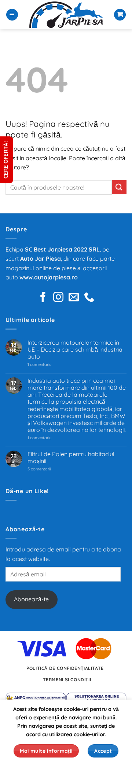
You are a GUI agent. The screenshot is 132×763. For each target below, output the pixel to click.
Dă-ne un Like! (27, 491)
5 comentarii (48, 469)
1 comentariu (50, 364)
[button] (12, 15)
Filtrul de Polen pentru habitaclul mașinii (70, 458)
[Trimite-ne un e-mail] (74, 298)
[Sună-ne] (89, 298)
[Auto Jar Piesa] (66, 15)
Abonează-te (31, 599)
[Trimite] (119, 187)
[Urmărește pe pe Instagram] (58, 298)
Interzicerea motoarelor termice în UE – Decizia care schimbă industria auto (74, 349)
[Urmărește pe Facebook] (43, 298)
